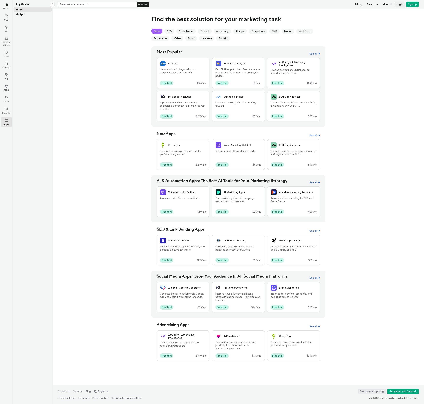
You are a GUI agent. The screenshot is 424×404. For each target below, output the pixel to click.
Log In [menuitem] (400, 4)
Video (177, 38)
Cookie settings (66, 398)
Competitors (258, 31)
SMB (274, 31)
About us (77, 391)
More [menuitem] (386, 4)
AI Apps (240, 31)
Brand (191, 38)
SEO (169, 31)
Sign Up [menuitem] (412, 4)
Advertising (222, 31)
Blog (88, 391)
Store (157, 31)
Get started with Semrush (403, 391)
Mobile (288, 31)
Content (204, 31)
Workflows (305, 31)
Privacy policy (100, 398)
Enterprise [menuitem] (372, 4)
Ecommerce (160, 38)
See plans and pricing (372, 391)
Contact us (64, 391)
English (101, 391)
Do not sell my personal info (126, 398)
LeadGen (207, 38)
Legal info (83, 398)
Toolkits (223, 38)
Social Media (186, 31)
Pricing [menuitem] (358, 4)
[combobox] (97, 4)
